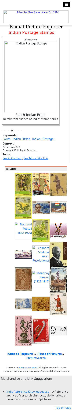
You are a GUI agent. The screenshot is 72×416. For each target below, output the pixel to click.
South (6, 139)
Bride (26, 139)
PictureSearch (36, 358)
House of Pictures (49, 354)
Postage (48, 139)
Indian (17, 139)
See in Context (12, 158)
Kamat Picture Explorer (36, 26)
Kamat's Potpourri (20, 354)
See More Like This (36, 158)
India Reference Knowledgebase (27, 392)
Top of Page (63, 408)
